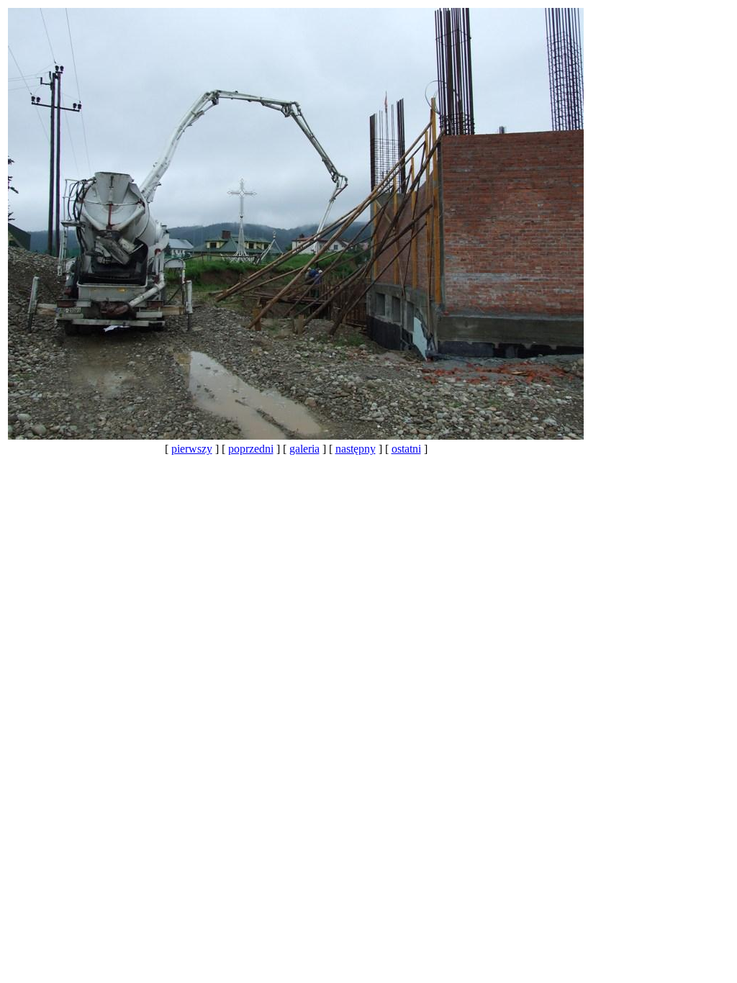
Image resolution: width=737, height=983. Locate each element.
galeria (304, 449)
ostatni (406, 449)
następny (355, 449)
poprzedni (250, 449)
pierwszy (191, 449)
